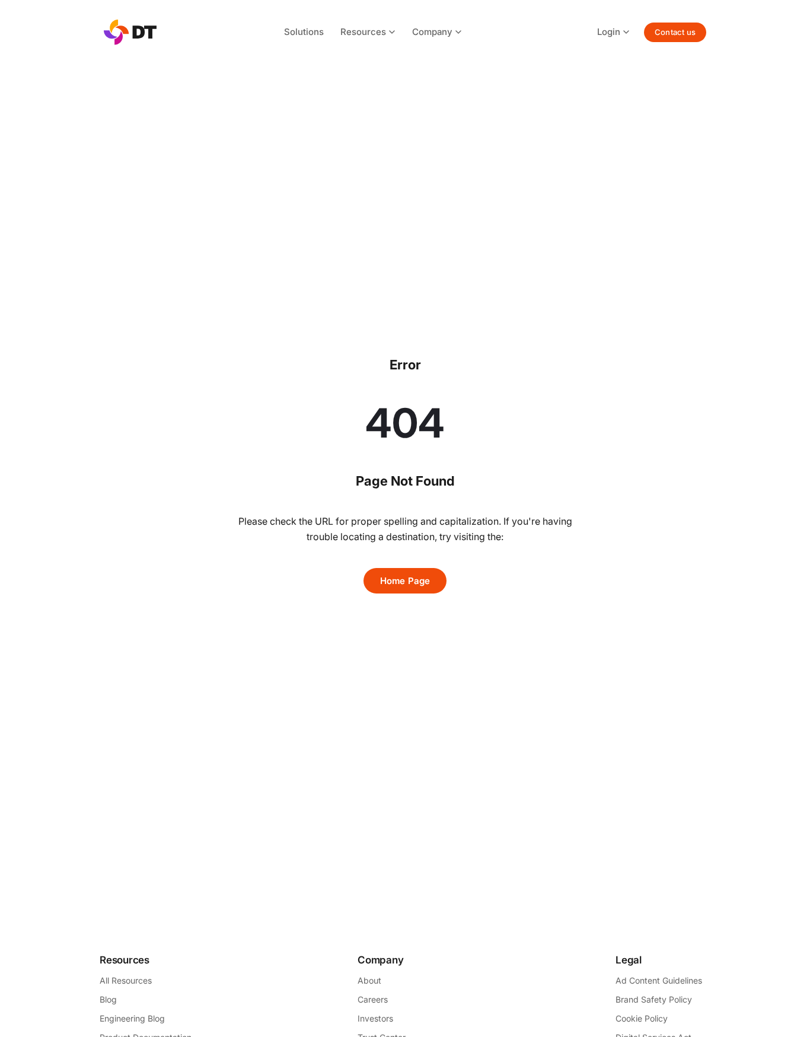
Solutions (304, 31)
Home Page (405, 580)
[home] (130, 32)
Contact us (675, 32)
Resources (363, 31)
